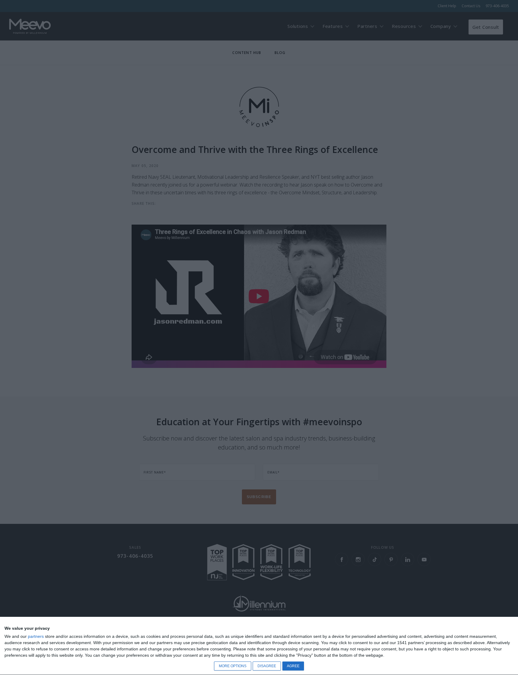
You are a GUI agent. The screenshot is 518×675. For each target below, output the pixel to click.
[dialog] (259, 646)
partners (36, 636)
